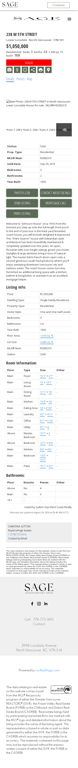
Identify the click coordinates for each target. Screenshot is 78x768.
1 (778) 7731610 (17, 534)
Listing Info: (16, 287)
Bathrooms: (15, 475)
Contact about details (56, 192)
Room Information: (21, 363)
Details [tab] (10, 78)
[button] (32, 604)
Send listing (22, 203)
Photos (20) (22, 192)
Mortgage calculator (56, 203)
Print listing (22, 213)
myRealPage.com (47, 670)
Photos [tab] (20, 78)
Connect (58, 5)
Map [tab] (29, 78)
